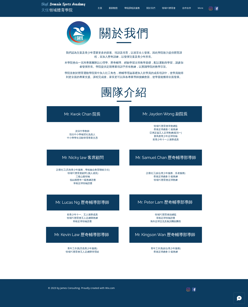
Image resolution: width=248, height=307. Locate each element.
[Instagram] (211, 8)
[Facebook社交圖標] (216, 8)
